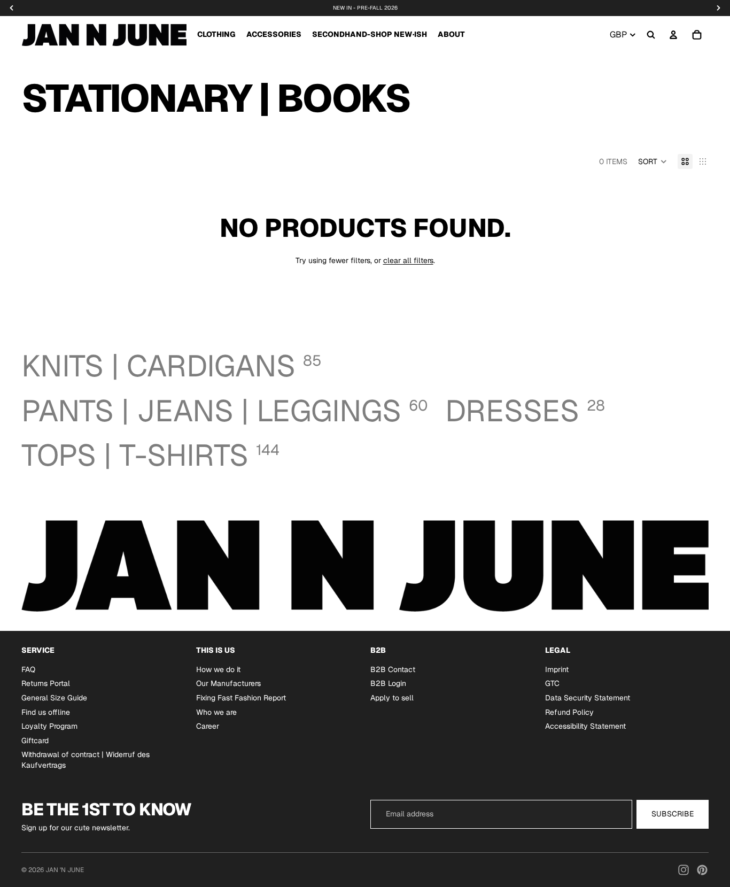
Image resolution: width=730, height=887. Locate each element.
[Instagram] (683, 869)
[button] (652, 161)
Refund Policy (569, 712)
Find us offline (45, 712)
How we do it (218, 669)
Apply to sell (392, 698)
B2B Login (388, 684)
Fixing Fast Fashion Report (241, 698)
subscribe (672, 814)
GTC (552, 684)
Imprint (557, 669)
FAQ (28, 669)
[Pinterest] (702, 869)
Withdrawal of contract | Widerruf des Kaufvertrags (85, 760)
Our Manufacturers (228, 684)
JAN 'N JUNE (64, 870)
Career (207, 726)
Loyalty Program (49, 726)
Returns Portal (45, 684)
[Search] (651, 35)
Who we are (216, 712)
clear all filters (408, 260)
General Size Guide (54, 698)
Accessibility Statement (585, 726)
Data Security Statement (587, 698)
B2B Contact (392, 669)
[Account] (673, 35)
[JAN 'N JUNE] (104, 35)
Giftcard (35, 740)
